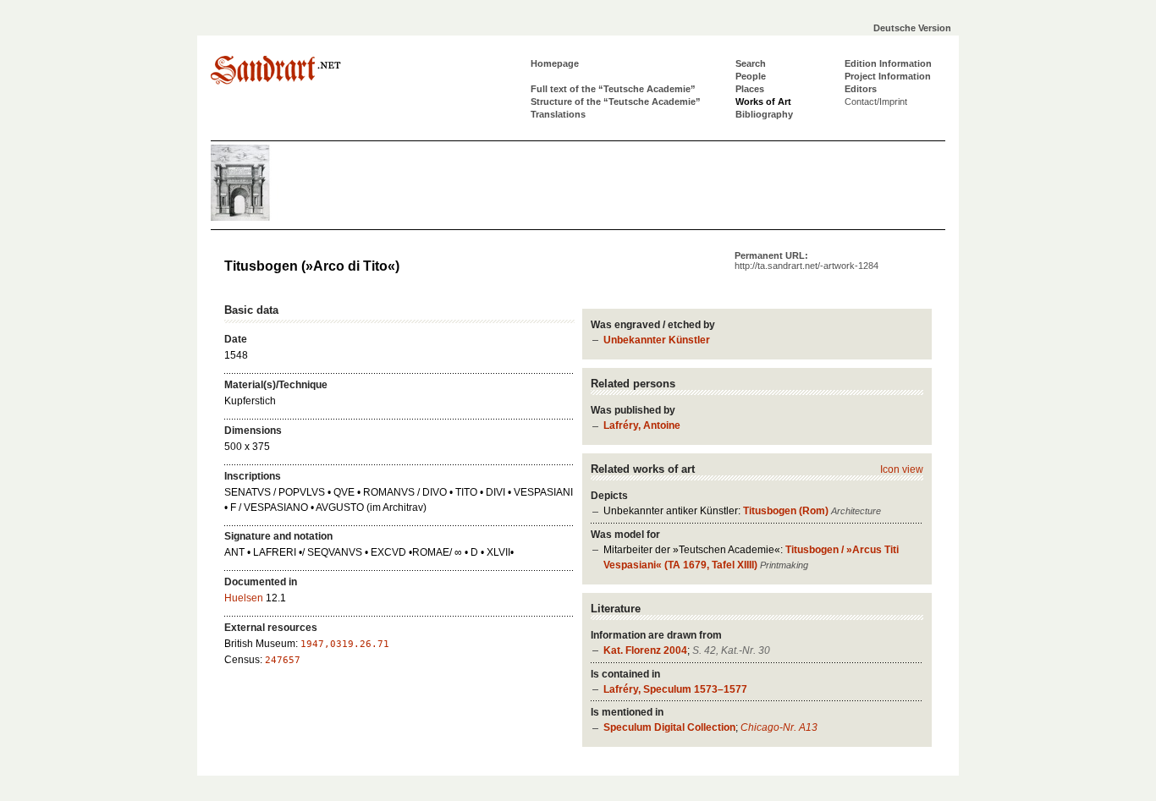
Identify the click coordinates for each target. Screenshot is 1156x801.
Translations (558, 114)
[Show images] (261, 217)
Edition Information (888, 63)
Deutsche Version (912, 28)
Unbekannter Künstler (656, 340)
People (750, 76)
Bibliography (764, 114)
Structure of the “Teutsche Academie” (616, 101)
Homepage (555, 63)
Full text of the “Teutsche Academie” (613, 89)
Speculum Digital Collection (669, 727)
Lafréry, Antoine (641, 425)
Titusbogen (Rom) (785, 511)
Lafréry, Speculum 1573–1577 (675, 689)
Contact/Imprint (876, 101)
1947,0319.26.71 (344, 644)
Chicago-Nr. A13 (778, 727)
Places (749, 89)
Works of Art (763, 101)
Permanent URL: (806, 260)
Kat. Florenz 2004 (645, 650)
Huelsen (243, 598)
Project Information (888, 76)
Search (750, 63)
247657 (282, 660)
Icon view (901, 469)
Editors (861, 89)
